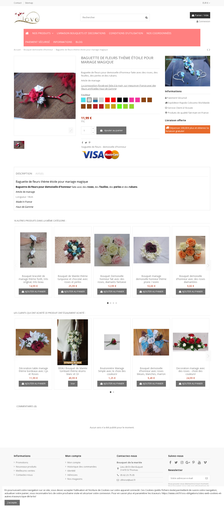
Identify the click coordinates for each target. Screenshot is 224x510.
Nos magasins (74, 478)
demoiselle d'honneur (114, 146)
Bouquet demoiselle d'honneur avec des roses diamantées (190, 279)
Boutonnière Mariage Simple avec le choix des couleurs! (112, 371)
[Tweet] (86, 142)
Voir (73, 383)
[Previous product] (208, 49)
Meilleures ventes (25, 470)
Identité (71, 470)
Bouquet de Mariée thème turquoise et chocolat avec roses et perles (73, 279)
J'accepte (12, 502)
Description (24, 173)
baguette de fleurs (91, 146)
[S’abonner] (206, 478)
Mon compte (73, 462)
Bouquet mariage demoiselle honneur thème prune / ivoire (151, 279)
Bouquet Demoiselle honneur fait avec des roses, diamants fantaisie (112, 279)
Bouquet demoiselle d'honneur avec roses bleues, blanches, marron (151, 371)
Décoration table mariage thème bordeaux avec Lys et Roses (33, 371)
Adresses (72, 474)
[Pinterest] (89, 142)
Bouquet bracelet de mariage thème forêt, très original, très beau (33, 279)
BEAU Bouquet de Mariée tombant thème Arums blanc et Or (72, 371)
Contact (18, 2)
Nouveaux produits (26, 466)
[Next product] (209, 49)
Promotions (22, 462)
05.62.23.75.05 (127, 475)
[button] (42, 33)
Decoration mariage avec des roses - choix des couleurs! (190, 371)
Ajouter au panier (113, 130)
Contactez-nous (24, 474)
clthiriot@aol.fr (128, 479)
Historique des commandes (82, 466)
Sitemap (29, 2)
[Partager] (82, 142)
